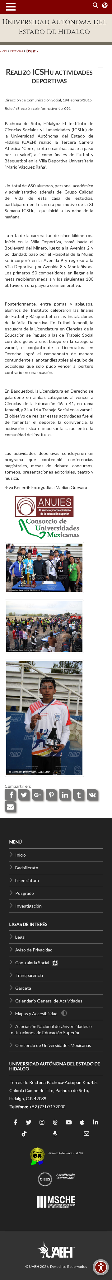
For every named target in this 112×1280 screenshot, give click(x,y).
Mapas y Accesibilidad (36, 1013)
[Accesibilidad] (101, 1267)
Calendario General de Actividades (48, 1000)
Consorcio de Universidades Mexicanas (53, 1045)
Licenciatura (27, 880)
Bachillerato (26, 867)
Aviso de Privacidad (34, 949)
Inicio (20, 854)
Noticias (16, 51)
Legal (20, 937)
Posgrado (24, 893)
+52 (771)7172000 (47, 1106)
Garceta (23, 988)
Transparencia (29, 975)
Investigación (28, 906)
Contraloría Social (33, 962)
